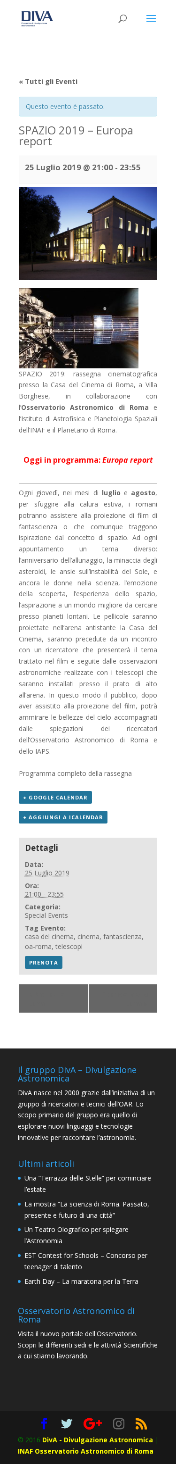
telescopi (69, 946)
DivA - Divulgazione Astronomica (97, 1439)
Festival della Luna (124, 998)
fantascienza (122, 936)
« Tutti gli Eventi (48, 81)
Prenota (43, 962)
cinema (88, 936)
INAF (37, 429)
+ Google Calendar (55, 797)
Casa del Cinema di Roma (92, 384)
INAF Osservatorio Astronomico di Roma (85, 1451)
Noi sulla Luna (46, 998)
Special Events (46, 915)
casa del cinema (49, 936)
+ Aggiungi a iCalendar (63, 817)
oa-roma (38, 946)
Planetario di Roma (86, 429)
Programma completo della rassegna (75, 773)
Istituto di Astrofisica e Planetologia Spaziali (89, 418)
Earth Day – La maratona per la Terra (81, 1281)
